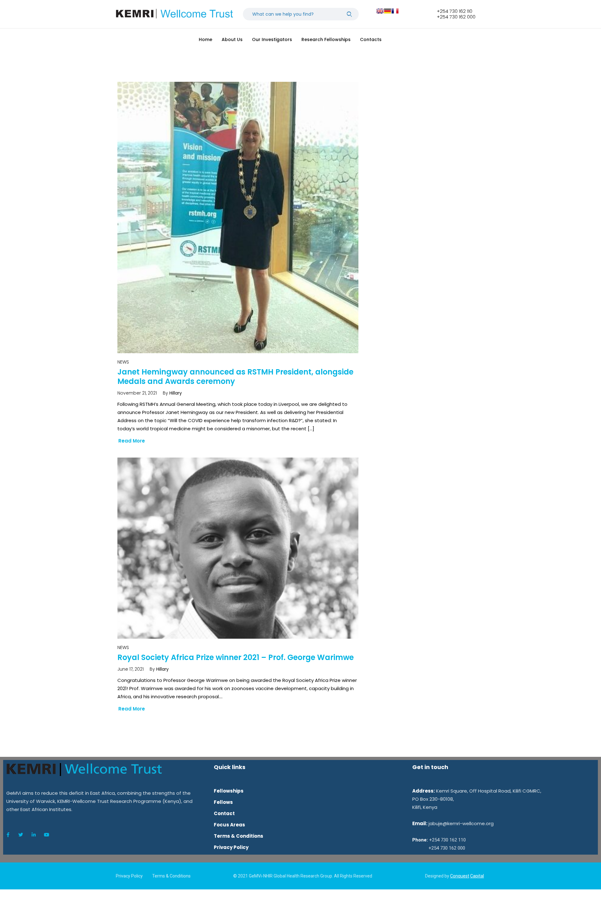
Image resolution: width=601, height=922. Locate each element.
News (123, 362)
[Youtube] (46, 835)
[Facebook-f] (7, 835)
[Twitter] (20, 835)
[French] (395, 10)
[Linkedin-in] (33, 835)
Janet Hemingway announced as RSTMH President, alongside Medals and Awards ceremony (235, 376)
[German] (387, 10)
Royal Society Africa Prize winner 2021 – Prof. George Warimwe (235, 657)
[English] (380, 10)
